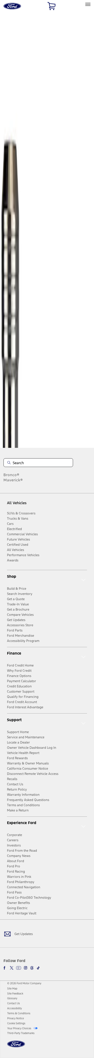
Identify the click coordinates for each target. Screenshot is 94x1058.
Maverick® (13, 480)
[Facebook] (5, 968)
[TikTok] (38, 968)
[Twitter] (11, 968)
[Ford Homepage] (16, 1046)
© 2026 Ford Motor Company (24, 983)
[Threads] (32, 968)
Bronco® (11, 474)
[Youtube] (18, 968)
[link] (12, 988)
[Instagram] (25, 968)
